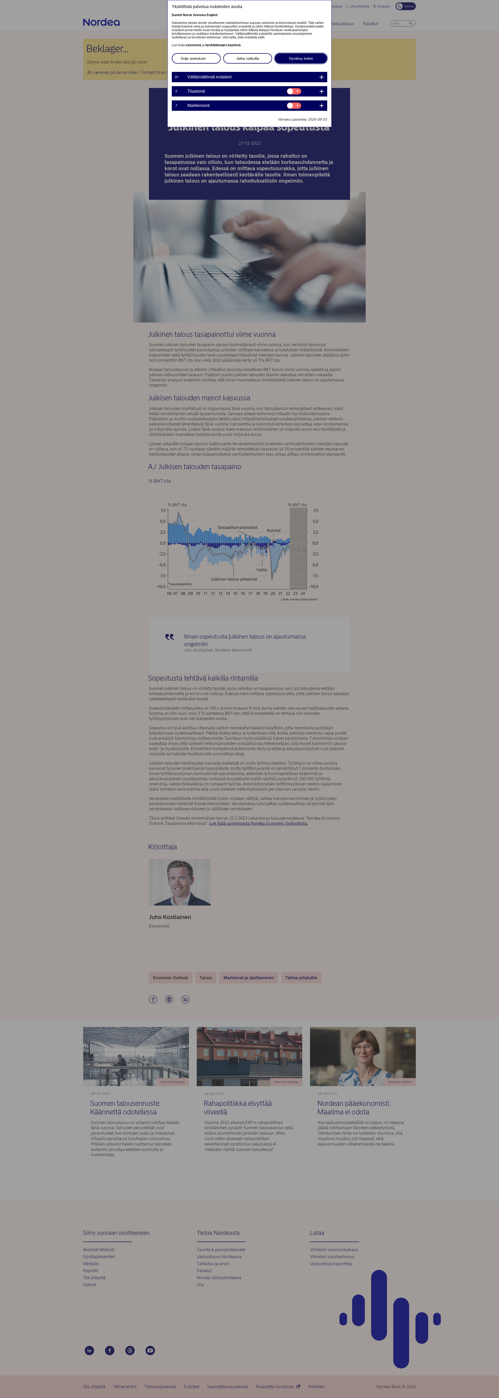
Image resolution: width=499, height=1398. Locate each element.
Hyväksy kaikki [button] (301, 58)
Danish (177, 15)
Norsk (187, 15)
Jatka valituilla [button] (247, 58)
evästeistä (193, 45)
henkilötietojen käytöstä (223, 45)
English (212, 15)
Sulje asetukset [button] (193, 58)
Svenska (199, 15)
